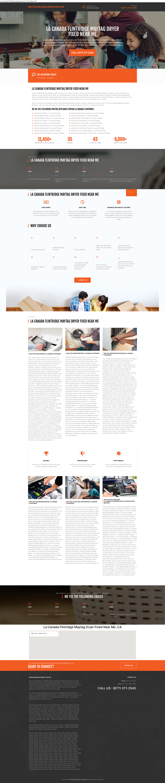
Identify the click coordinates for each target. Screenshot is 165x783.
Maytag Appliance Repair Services (46, 7)
